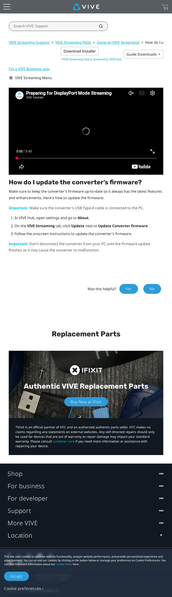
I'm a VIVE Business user (29, 68)
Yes (129, 288)
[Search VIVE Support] (98, 26)
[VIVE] (86, 6)
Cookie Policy (64, 564)
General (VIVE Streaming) (118, 42)
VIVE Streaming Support (29, 42)
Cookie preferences (22, 588)
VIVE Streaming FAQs (73, 42)
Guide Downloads (142, 54)
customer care (63, 441)
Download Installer (80, 51)
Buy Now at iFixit (86, 401)
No (152, 288)
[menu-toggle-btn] (6, 6)
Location (20, 535)
